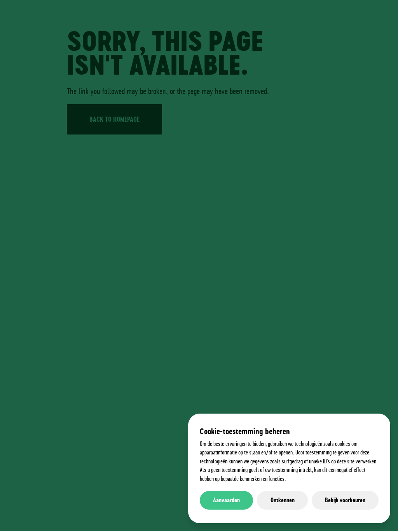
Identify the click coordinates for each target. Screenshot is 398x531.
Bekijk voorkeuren (345, 500)
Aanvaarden (226, 500)
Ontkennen (283, 500)
